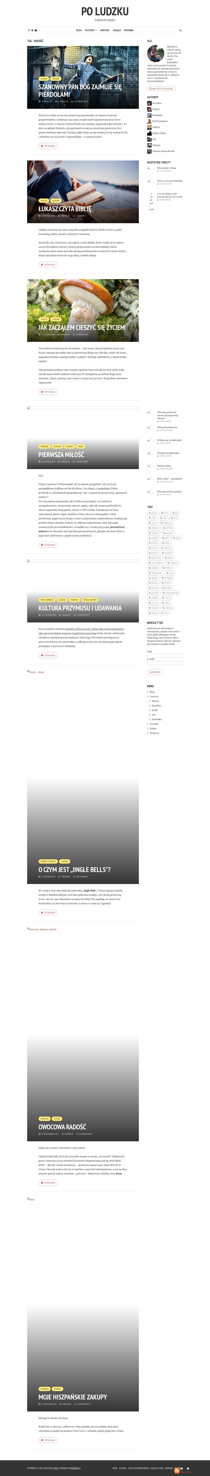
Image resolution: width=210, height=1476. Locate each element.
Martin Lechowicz (48, 861)
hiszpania (155, 533)
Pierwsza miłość (61, 454)
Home (115, 1468)
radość (154, 583)
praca (171, 573)
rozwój (168, 588)
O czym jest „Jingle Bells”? (75, 869)
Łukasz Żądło (159, 133)
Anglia (154, 513)
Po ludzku (105, 11)
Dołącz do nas (157, 1468)
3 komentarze (83, 615)
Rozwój (57, 1118)
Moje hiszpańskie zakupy (73, 1396)
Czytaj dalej (49, 146)
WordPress (75, 1468)
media (167, 543)
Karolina (44, 446)
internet (169, 533)
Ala (154, 139)
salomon (155, 593)
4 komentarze (82, 461)
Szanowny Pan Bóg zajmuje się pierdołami (80, 90)
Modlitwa (168, 548)
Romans (69, 446)
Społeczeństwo (90, 600)
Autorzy (89, 30)
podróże (154, 568)
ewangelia (167, 523)
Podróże (57, 1389)
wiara (167, 603)
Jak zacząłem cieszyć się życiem (82, 327)
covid (153, 518)
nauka (170, 558)
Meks (56, 1468)
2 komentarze (82, 334)
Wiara (80, 446)
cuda (165, 518)
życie (165, 613)
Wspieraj (129, 30)
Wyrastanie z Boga (166, 167)
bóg (176, 513)
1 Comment (81, 215)
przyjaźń (168, 578)
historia (169, 528)
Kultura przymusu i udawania (80, 607)
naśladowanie (157, 563)
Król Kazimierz (47, 600)
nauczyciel (156, 558)
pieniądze (174, 563)
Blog (79, 30)
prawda (154, 578)
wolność (155, 608)
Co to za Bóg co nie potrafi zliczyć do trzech (169, 195)
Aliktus (44, 200)
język (178, 538)
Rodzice (167, 583)
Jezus (167, 538)
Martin (156, 109)
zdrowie (168, 608)
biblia (166, 513)
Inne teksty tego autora (162, 88)
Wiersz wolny (164, 465)
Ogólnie (55, 78)
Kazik (154, 710)
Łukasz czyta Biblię (65, 208)
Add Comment (82, 876)
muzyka (154, 553)
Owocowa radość (62, 1126)
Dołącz (117, 30)
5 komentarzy (83, 1404)
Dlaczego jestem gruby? (169, 491)
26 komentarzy (81, 101)
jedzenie (154, 538)
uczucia (154, 603)
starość (154, 598)
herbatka (155, 528)
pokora (168, 568)
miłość (154, 548)
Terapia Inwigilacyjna (168, 452)
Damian (44, 78)
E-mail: (151, 659)
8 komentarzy (85, 1133)
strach (168, 598)
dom (175, 518)
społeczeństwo (171, 593)
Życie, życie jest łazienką (169, 180)
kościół (154, 543)
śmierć (154, 613)
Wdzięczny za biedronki (169, 440)
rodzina (154, 588)
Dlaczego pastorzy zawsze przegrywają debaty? (167, 415)
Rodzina (74, 600)
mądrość (168, 553)
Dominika (44, 1389)
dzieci (153, 523)
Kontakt (105, 30)
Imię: (149, 651)
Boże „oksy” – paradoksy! (170, 478)
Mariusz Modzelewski (163, 151)
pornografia (156, 573)
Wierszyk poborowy (167, 427)
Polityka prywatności (138, 1468)
